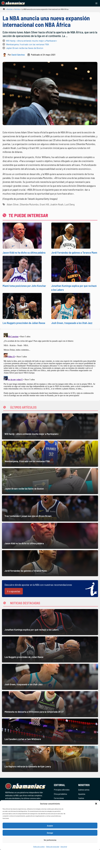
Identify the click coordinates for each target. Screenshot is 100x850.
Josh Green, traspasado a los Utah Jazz (71, 322)
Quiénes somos (83, 789)
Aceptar (50, 825)
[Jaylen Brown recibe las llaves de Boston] (50, 481)
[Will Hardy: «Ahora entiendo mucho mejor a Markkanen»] (50, 426)
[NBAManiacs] (13, 3)
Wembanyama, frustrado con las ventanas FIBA (27, 44)
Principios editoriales (61, 789)
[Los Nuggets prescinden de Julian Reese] (50, 649)
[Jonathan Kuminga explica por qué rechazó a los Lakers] (50, 622)
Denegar (50, 833)
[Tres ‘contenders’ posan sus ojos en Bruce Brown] (50, 508)
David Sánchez (18, 54)
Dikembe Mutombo (29, 204)
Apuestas (81, 794)
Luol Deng (69, 204)
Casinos (81, 798)
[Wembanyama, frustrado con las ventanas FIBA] (50, 454)
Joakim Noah (56, 204)
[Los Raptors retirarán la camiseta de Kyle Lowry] (50, 759)
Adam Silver (13, 204)
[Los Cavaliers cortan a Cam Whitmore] (50, 732)
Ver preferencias (50, 840)
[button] (96, 803)
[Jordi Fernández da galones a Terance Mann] (50, 563)
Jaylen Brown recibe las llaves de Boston (24, 48)
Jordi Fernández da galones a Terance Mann (74, 252)
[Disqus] (50, 364)
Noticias (10, 9)
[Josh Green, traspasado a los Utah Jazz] (50, 677)
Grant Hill (44, 204)
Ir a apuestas (13, 591)
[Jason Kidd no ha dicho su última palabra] (50, 536)
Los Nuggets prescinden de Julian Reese (24, 322)
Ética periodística (60, 794)
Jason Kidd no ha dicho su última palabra (24, 252)
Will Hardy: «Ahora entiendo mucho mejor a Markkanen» (31, 40)
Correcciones (59, 798)
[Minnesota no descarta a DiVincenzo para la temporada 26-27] (50, 704)
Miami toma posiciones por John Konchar (24, 285)
